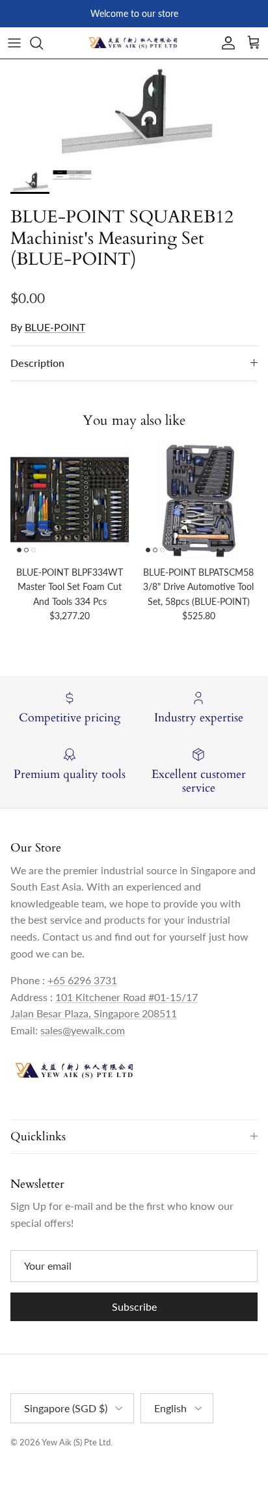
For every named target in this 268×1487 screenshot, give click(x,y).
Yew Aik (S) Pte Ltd (76, 1442)
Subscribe (134, 1306)
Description (37, 362)
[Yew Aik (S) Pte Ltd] (134, 43)
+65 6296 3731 (82, 980)
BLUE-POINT (55, 327)
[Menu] (14, 43)
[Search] (43, 43)
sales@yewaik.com (82, 1030)
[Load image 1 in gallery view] (134, 111)
